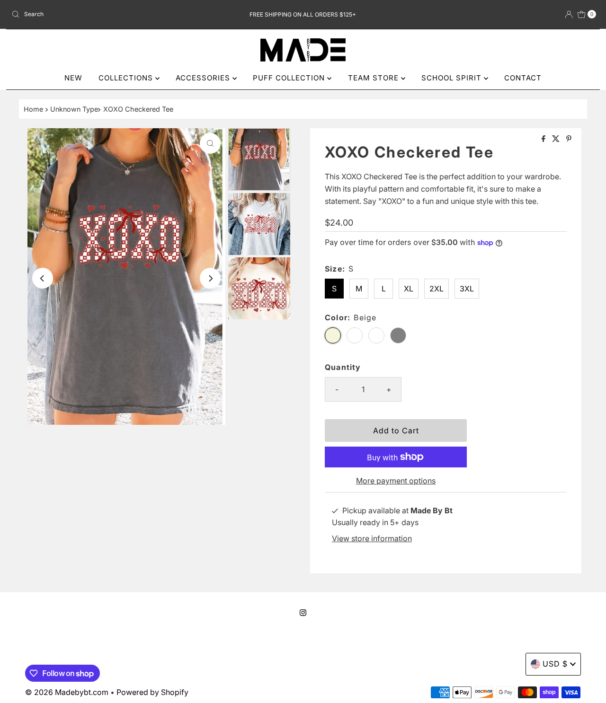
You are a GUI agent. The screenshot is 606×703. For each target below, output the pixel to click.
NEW (73, 77)
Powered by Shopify (152, 692)
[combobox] (103, 14)
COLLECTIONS (126, 77)
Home (33, 109)
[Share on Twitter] (556, 139)
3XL (467, 288)
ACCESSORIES (204, 77)
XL (408, 288)
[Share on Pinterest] (568, 139)
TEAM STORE (374, 77)
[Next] (210, 278)
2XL (436, 288)
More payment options (396, 480)
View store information (372, 538)
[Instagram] (303, 612)
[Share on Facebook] (544, 139)
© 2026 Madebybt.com (66, 692)
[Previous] (42, 278)
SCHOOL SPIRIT (452, 77)
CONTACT (523, 77)
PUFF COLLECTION (290, 77)
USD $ (555, 663)
